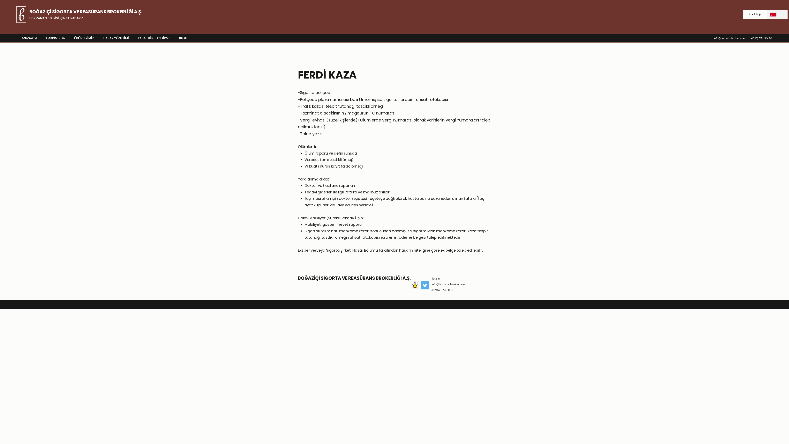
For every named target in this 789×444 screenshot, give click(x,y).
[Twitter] (425, 285)
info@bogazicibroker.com (729, 38)
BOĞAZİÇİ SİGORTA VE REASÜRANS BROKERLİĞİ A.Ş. (85, 12)
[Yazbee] (415, 285)
